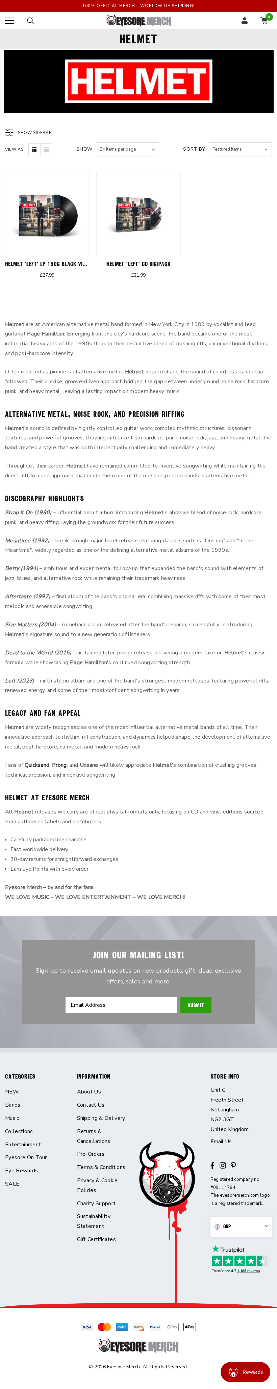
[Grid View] (34, 149)
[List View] (46, 149)
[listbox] (240, 149)
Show (84, 149)
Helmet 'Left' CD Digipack (138, 264)
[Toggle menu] (9, 21)
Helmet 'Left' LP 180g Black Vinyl (48, 264)
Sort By (194, 149)
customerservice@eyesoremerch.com (241, 1142)
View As (14, 149)
